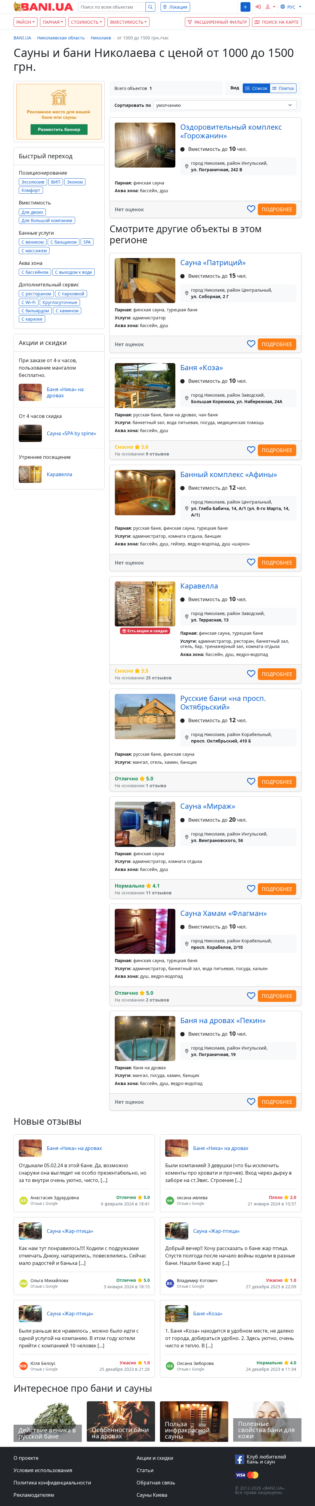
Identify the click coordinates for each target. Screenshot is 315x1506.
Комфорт (31, 190)
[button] (245, 7)
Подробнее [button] (277, 209)
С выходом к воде (73, 272)
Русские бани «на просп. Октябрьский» (223, 702)
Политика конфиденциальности (52, 1482)
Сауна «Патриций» (213, 262)
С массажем (34, 250)
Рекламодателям (34, 1495)
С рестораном (36, 294)
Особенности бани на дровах (120, 1433)
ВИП (55, 182)
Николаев (101, 38)
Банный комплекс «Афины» (228, 474)
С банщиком (63, 242)
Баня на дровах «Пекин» (223, 1020)
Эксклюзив (33, 182)
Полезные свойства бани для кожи (266, 1429)
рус (291, 7)
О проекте (26, 1458)
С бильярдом (35, 311)
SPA (87, 242)
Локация (178, 7)
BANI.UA (22, 38)
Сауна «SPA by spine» (71, 433)
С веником (33, 242)
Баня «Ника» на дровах (65, 392)
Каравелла (199, 586)
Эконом (75, 182)
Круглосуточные (59, 302)
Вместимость (126, 22)
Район (23, 22)
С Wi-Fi (29, 302)
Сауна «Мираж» (207, 806)
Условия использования (43, 1470)
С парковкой (71, 294)
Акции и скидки (155, 1458)
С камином (67, 311)
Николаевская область (61, 38)
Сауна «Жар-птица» (70, 1231)
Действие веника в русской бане (47, 1433)
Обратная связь (156, 1482)
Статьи (145, 1470)
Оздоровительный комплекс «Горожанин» (231, 131)
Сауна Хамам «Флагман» (223, 913)
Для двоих (32, 212)
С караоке (32, 319)
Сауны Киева (152, 1495)
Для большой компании (47, 220)
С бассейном (35, 272)
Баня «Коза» (201, 367)
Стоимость (84, 22)
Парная (51, 22)
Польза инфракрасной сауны (187, 1430)
